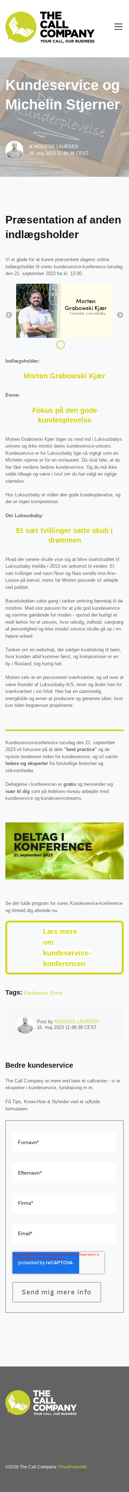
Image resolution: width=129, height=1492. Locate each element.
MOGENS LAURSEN (56, 146)
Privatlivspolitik (72, 1466)
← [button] (9, 315)
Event (56, 993)
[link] (41, 1401)
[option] (64, 312)
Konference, (37, 993)
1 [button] (60, 344)
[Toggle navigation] (118, 27)
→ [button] (120, 315)
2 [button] (71, 344)
